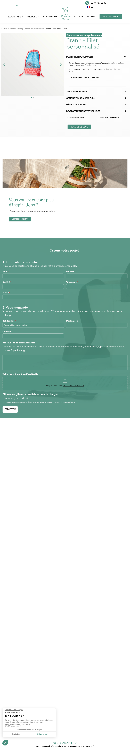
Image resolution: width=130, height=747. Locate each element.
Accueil (4, 29)
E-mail (6, 292)
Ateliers (78, 16)
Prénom (70, 271)
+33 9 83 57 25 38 (98, 3)
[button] (90, 7)
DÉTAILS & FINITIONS (76, 105)
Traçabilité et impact (77, 92)
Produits (13, 29)
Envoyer (10, 409)
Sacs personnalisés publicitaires (31, 29)
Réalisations (50, 16)
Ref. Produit (9, 321)
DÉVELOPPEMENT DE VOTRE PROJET (83, 111)
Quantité (7, 331)
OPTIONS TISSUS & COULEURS (80, 98)
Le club (91, 16)
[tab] (97, 84)
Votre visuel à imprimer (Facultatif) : (20, 374)
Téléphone (72, 282)
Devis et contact (111, 16)
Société (7, 282)
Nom (6, 271)
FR (92, 7)
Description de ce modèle (79, 57)
